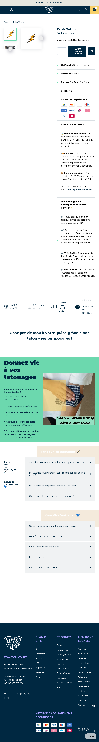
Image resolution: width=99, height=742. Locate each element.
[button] (41, 38)
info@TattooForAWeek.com (18, 669)
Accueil (7, 22)
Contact (39, 677)
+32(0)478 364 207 (13, 664)
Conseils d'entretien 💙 (7, 484)
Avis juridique (84, 696)
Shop (38, 649)
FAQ (38, 663)
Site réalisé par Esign (94, 731)
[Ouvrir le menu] (5, 9)
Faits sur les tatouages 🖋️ (7, 467)
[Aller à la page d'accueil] (49, 9)
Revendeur (41, 672)
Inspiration (40, 668)
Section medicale (64, 682)
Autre (59, 687)
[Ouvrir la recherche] (86, 9)
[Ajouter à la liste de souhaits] (92, 51)
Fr (78, 10)
